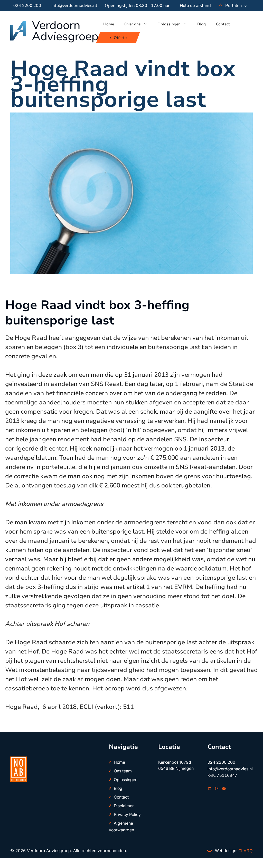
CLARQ (245, 851)
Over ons (132, 24)
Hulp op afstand (195, 5)
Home (108, 24)
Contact (223, 24)
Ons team (123, 770)
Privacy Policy (127, 814)
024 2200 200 (27, 5)
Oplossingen (169, 24)
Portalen (233, 5)
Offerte (120, 37)
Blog (201, 24)
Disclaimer (124, 805)
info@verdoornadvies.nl (74, 5)
